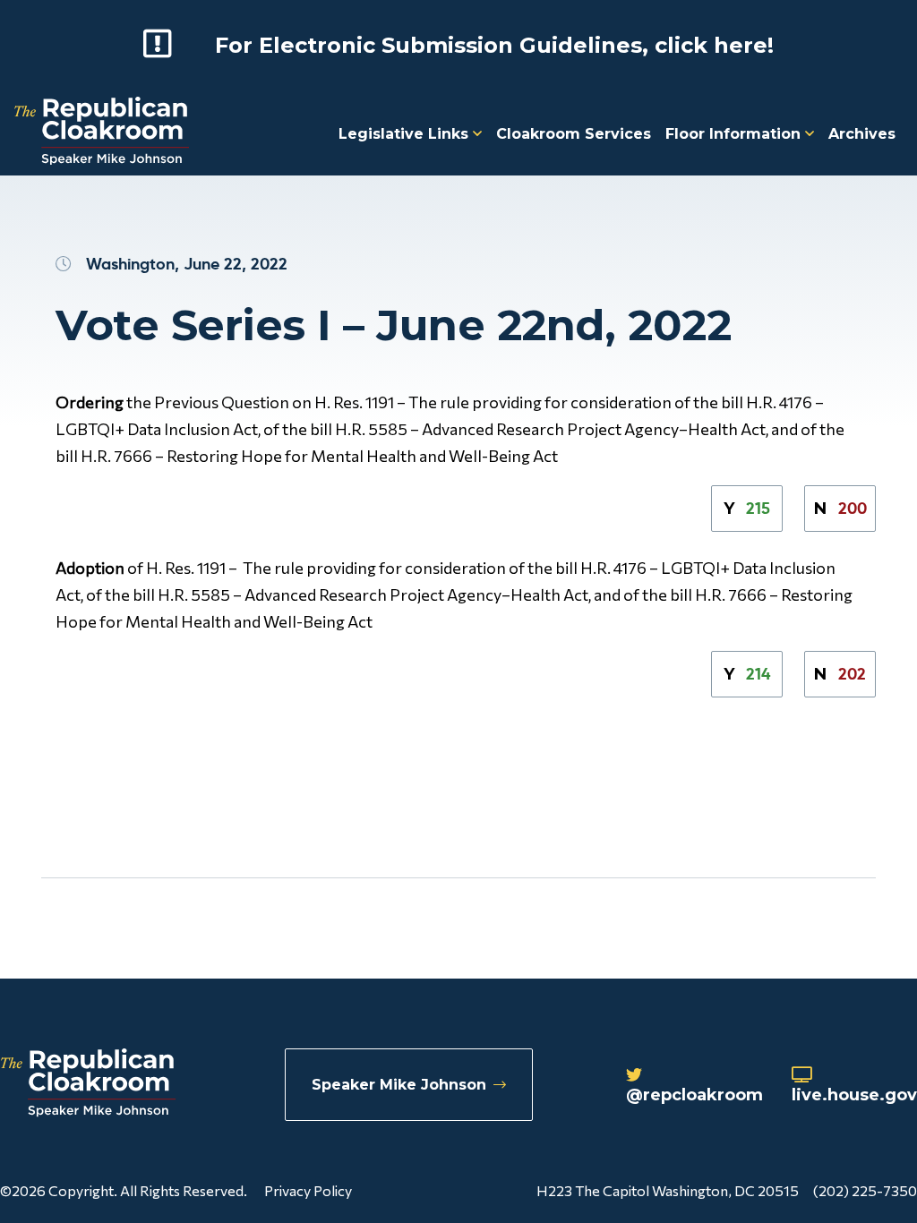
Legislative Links (406, 133)
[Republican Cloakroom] (101, 133)
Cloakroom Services (573, 133)
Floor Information (735, 133)
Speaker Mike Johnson (399, 1084)
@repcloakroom (694, 1095)
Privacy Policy (308, 1190)
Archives (862, 133)
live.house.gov (854, 1095)
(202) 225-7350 (865, 1190)
